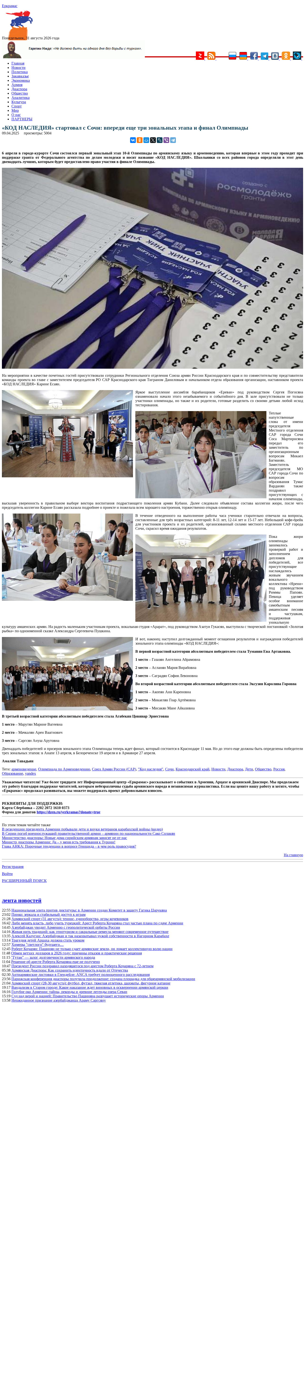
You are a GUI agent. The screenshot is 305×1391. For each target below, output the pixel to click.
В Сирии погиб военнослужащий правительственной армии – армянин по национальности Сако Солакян (88, 833)
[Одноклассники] (139, 140)
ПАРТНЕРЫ (21, 119)
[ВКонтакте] (133, 140)
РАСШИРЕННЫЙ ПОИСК (24, 881)
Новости (18, 68)
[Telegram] (173, 140)
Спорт (16, 106)
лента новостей (21, 900)
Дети (249, 769)
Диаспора (19, 89)
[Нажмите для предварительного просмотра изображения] (152, 367)
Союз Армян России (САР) (114, 769)
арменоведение (23, 769)
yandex (30, 773)
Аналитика (20, 98)
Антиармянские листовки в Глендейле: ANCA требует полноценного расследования (80, 975)
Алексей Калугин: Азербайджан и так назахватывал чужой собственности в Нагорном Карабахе (90, 936)
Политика (19, 72)
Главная (17, 63)
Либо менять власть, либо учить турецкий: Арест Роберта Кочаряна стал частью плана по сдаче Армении (97, 923)
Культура (18, 102)
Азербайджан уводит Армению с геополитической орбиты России (65, 927)
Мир (15, 110)
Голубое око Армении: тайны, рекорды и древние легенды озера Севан (69, 992)
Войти (7, 873)
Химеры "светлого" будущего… (37, 945)
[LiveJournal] (160, 140)
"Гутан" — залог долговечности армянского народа (53, 957)
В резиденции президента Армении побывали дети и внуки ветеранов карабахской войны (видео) (82, 829)
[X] (153, 140)
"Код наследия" (150, 769)
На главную (293, 855)
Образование (12, 773)
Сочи (169, 769)
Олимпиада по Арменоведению (64, 769)
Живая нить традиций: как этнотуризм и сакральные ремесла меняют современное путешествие (89, 932)
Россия (279, 769)
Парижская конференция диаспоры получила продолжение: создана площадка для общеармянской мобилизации (103, 979)
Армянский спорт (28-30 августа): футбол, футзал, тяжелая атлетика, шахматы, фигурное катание (90, 983)
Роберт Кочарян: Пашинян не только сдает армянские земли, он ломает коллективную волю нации (92, 949)
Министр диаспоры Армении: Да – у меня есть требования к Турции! (58, 842)
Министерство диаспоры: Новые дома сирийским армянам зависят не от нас (64, 838)
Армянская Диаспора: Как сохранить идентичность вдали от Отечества (69, 970)
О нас (16, 115)
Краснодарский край (192, 769)
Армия (16, 85)
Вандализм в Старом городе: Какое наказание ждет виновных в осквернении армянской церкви (89, 987)
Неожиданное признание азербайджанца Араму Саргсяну (58, 1000)
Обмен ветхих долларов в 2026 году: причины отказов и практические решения (76, 953)
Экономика (20, 80)
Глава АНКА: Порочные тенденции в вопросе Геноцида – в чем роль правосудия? (69, 846)
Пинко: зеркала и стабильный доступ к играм (48, 914)
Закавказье (20, 76)
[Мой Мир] (146, 140)
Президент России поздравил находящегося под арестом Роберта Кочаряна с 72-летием (82, 966)
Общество (19, 93)
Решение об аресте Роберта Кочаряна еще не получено (55, 962)
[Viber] (166, 140)
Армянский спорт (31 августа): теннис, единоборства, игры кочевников (69, 919)
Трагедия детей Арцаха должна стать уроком (47, 940)
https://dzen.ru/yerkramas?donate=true (68, 812)
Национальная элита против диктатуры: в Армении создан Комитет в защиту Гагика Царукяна (89, 910)
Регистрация (13, 866)
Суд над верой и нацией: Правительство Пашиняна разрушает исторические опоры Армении (87, 996)
